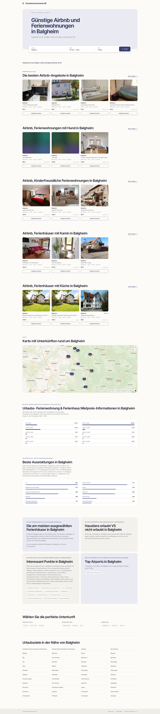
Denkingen (84, 674)
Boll (23, 661)
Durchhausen (55, 683)
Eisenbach (25, 687)
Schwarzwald (55, 657)
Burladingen (55, 670)
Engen (83, 687)
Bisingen (113, 653)
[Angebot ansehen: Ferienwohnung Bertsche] (94, 300)
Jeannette (54, 157)
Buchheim (25, 670)
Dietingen (113, 674)
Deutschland (41, 12)
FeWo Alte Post (56, 105)
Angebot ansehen (36, 113)
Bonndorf (54, 661)
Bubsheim (113, 666)
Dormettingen (55, 679)
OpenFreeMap (111, 390)
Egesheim (84, 683)
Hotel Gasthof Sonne (28, 210)
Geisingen (113, 695)
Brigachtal (84, 666)
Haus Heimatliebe (56, 262)
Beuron (83, 653)
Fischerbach (84, 691)
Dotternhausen (85, 679)
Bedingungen (119, 711)
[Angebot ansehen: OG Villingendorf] (36, 143)
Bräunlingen (114, 661)
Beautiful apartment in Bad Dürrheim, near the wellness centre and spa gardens (44, 315)
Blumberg (113, 657)
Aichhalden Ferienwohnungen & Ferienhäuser (34, 649)
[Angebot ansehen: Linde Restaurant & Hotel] (94, 90)
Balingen (24, 653)
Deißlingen (55, 674)
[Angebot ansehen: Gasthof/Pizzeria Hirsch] (94, 195)
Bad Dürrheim (114, 649)
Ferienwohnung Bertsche (87, 315)
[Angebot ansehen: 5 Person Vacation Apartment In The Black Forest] (94, 143)
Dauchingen (84, 670)
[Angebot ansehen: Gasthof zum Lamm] (65, 195)
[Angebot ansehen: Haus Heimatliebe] (65, 248)
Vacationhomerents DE (36, 3)
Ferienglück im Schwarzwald (30, 262)
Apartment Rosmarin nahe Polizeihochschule (122, 105)
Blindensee (84, 657)
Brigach (54, 666)
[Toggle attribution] (136, 391)
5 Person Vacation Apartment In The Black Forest (94, 157)
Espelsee (54, 691)
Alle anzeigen (133, 76)
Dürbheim (25, 683)
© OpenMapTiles (118, 390)
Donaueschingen (27, 679)
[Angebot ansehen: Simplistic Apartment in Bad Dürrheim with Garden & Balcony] (65, 300)
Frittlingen (54, 695)
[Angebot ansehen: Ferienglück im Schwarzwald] (36, 248)
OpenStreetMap (130, 390)
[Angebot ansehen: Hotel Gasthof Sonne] (36, 195)
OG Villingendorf (26, 157)
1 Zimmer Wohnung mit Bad (29, 105)
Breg (23, 666)
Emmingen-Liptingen (57, 687)
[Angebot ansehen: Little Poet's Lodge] (94, 248)
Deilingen (25, 674)
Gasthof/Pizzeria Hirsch (87, 210)
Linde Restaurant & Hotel (87, 105)
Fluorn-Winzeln (115, 691)
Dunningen (113, 679)
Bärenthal (54, 653)
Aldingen (83, 649)
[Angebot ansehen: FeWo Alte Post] (65, 90)
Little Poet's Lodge (86, 262)
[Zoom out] (135, 349)
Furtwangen (84, 695)
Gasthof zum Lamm (57, 210)
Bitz (23, 657)
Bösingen (83, 661)
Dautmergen (114, 670)
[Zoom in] (135, 347)
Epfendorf (113, 687)
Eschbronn (25, 691)
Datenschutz (111, 711)
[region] (80, 369)
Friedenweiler (26, 695)
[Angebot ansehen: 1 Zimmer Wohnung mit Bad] (36, 90)
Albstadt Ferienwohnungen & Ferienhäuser (63, 649)
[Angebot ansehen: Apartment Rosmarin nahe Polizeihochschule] (124, 90)
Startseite (33, 12)
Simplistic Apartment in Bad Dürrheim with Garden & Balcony (68, 315)
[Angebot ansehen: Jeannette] (65, 143)
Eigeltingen (114, 683)
